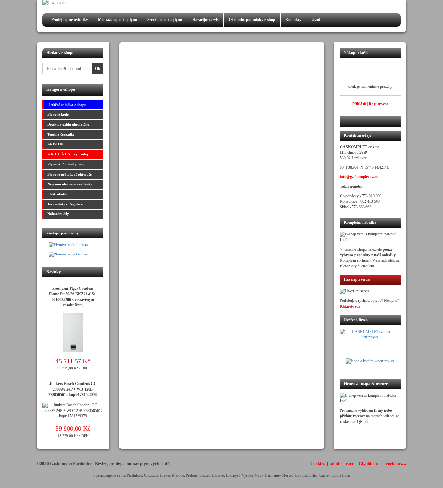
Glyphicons (369, 463)
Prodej (69, 19)
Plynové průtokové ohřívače (69, 174)
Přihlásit (359, 104)
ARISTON (55, 144)
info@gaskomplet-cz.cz (359, 177)
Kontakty (293, 19)
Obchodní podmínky (252, 19)
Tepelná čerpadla (60, 134)
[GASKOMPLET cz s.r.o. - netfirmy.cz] (370, 343)
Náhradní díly (58, 214)
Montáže (117, 19)
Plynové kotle (58, 114)
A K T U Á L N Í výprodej (67, 154)
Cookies (317, 463)
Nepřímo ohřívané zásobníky (69, 184)
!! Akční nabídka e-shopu (66, 105)
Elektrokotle (57, 194)
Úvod (315, 19)
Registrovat (378, 104)
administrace (342, 463)
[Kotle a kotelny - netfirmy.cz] (370, 364)
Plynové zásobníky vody (66, 164)
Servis (164, 19)
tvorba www (395, 463)
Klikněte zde (350, 306)
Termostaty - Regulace (65, 204)
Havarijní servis (205, 19)
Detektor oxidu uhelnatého (68, 124)
